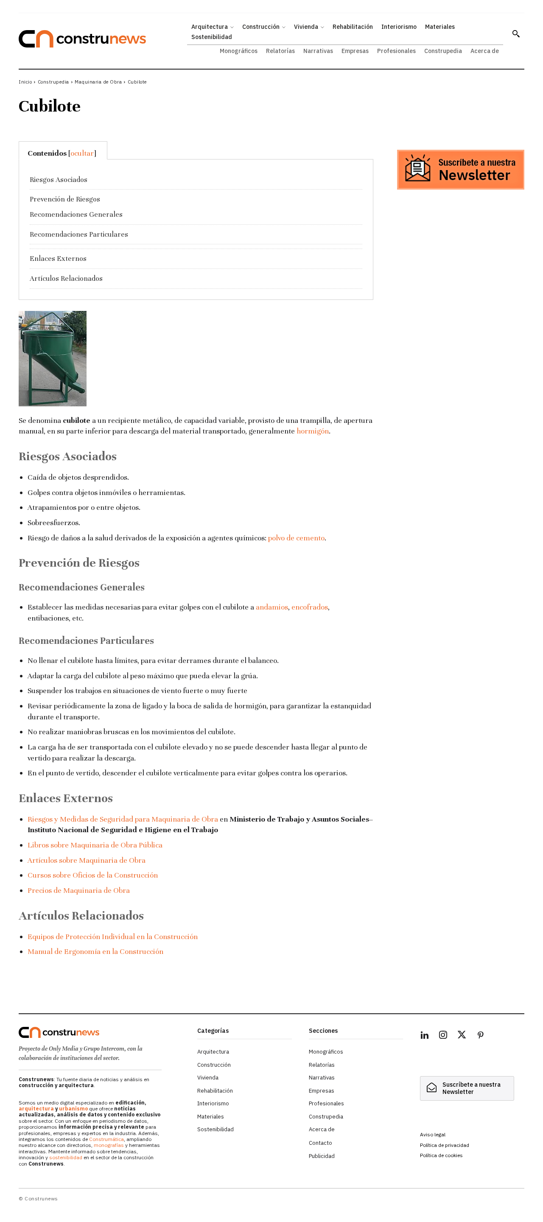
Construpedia (53, 82)
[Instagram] (443, 1036)
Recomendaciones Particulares (79, 234)
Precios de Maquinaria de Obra (79, 890)
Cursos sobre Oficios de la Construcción (93, 875)
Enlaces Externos (58, 258)
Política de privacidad (444, 1145)
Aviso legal (432, 1134)
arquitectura (36, 1108)
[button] (515, 33)
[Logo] (103, 1032)
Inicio (25, 82)
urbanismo (73, 1108)
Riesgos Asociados (58, 179)
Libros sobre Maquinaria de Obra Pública (95, 845)
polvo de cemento (296, 537)
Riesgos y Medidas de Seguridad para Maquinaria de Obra (123, 819)
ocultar (82, 153)
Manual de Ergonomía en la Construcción (95, 951)
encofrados (309, 607)
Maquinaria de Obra (98, 82)
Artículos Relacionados (66, 278)
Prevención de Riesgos (65, 199)
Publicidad (322, 1156)
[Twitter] (462, 1036)
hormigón (313, 431)
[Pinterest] (480, 1036)
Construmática (106, 1139)
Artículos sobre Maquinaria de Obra (87, 860)
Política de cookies (441, 1155)
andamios (272, 607)
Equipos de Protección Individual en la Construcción (113, 936)
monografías (109, 1145)
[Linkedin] (424, 1036)
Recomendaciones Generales (76, 214)
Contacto (320, 1142)
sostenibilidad (65, 1157)
